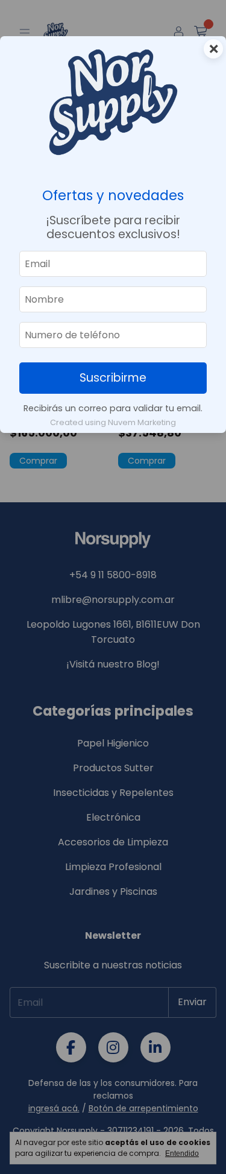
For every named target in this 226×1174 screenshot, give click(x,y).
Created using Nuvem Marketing (113, 422)
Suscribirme (113, 378)
